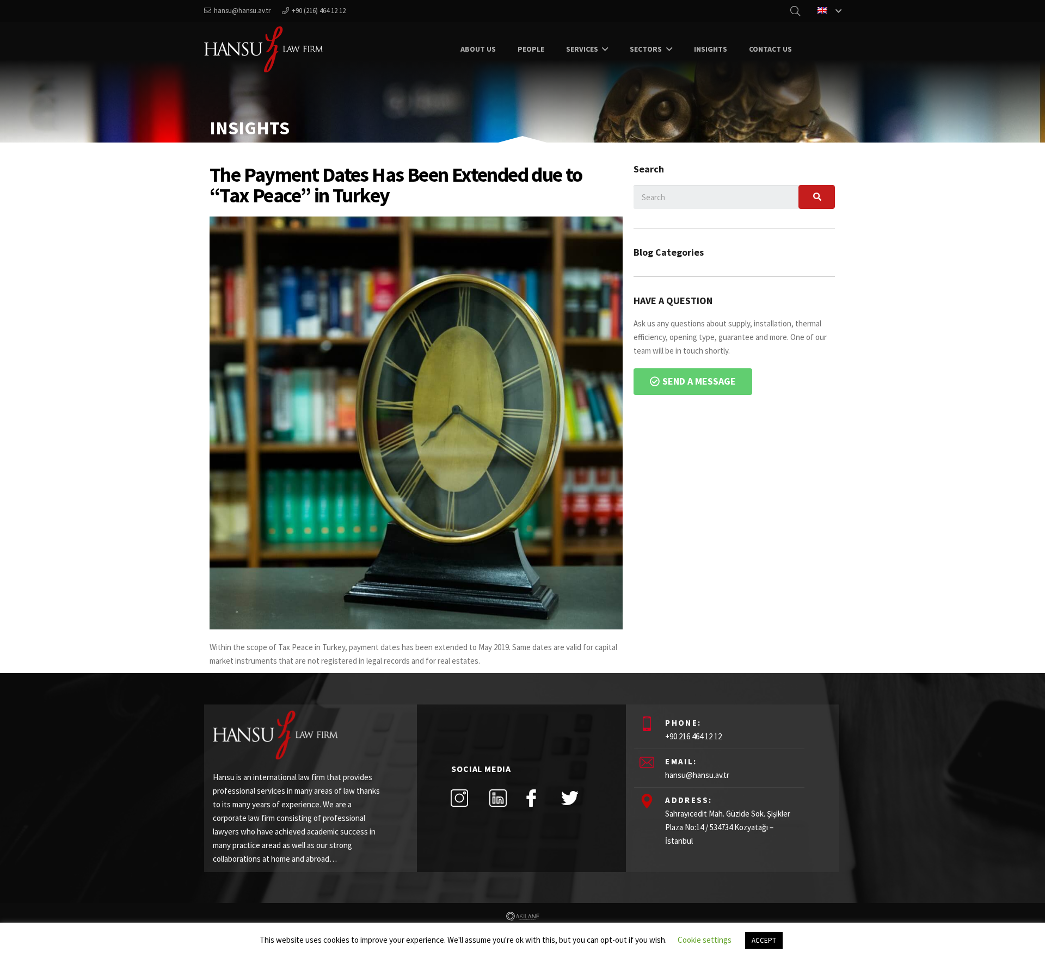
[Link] (263, 49)
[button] (693, 381)
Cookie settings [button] (705, 940)
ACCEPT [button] (764, 940)
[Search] (816, 197)
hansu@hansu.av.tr (697, 775)
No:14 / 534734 (709, 827)
